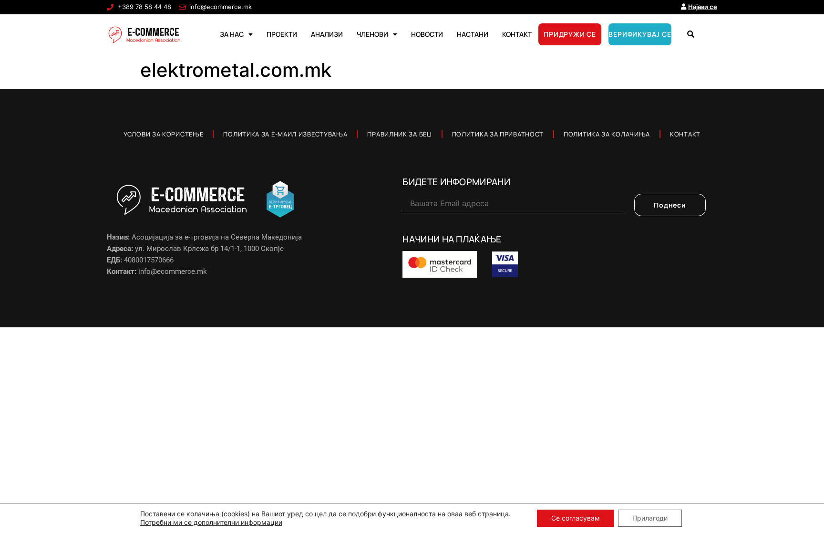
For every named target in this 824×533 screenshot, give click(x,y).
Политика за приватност (498, 134)
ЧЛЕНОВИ (372, 34)
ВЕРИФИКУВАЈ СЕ (639, 34)
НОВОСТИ (427, 34)
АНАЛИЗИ (327, 34)
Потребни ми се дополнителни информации (211, 522)
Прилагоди (650, 518)
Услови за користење (163, 134)
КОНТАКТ (517, 34)
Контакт (685, 134)
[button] (690, 34)
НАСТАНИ (472, 34)
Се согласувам (575, 518)
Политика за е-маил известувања (285, 134)
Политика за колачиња (607, 134)
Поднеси (670, 204)
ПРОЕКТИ (282, 34)
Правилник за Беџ (399, 134)
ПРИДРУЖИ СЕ (570, 34)
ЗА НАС (232, 34)
